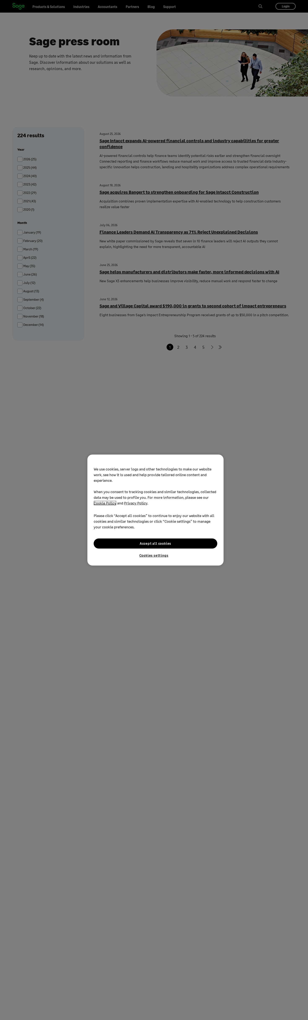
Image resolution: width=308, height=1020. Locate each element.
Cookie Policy (105, 503)
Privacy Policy (135, 503)
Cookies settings (153, 555)
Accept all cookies (155, 543)
